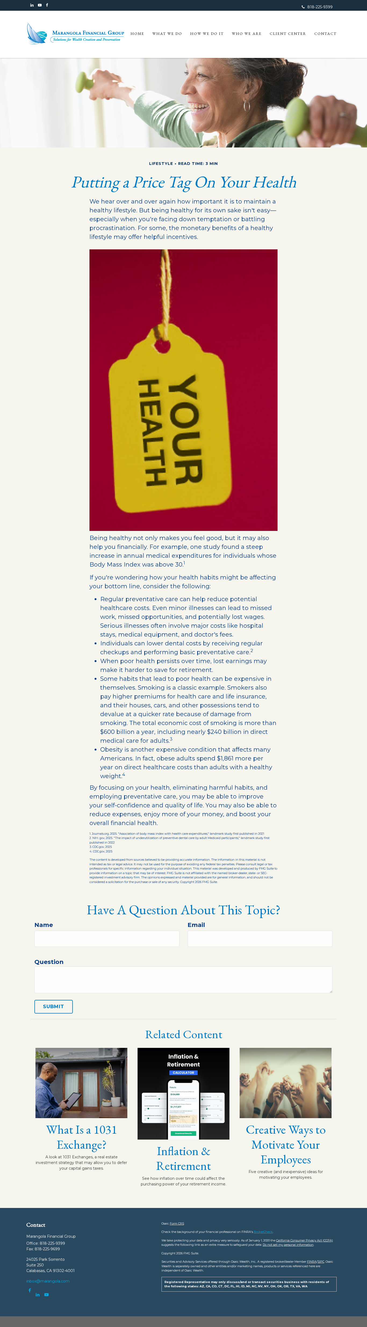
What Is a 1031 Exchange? (81, 1136)
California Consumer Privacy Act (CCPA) (304, 1240)
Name (43, 925)
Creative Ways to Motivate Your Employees (286, 1144)
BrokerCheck (263, 1232)
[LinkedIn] (32, 5)
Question (49, 962)
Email (196, 925)
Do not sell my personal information (288, 1245)
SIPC (321, 1261)
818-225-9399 (320, 7)
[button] (167, 33)
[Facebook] (47, 5)
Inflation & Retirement (183, 1158)
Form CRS (177, 1223)
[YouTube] (40, 5)
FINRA (311, 1261)
